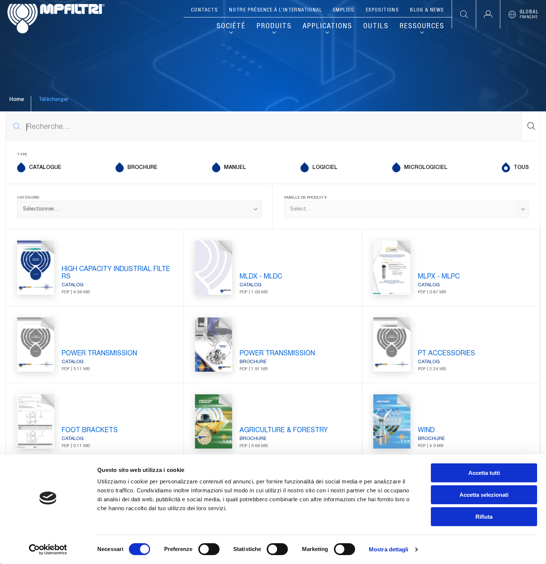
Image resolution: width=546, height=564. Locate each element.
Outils (376, 26)
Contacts (204, 10)
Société (231, 26)
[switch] (209, 549)
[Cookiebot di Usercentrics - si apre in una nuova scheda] (48, 549)
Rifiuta (484, 517)
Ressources (422, 26)
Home (16, 99)
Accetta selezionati (483, 495)
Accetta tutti (484, 473)
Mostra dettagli (389, 549)
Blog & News (427, 10)
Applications (327, 26)
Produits (274, 26)
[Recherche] (530, 126)
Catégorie (28, 198)
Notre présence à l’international (275, 10)
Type (22, 155)
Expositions (382, 10)
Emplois (344, 10)
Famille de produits (305, 198)
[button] (488, 14)
